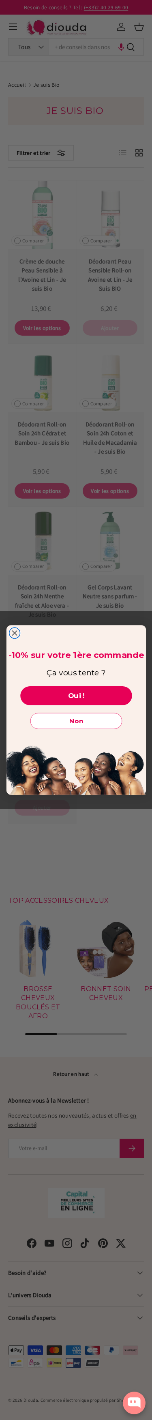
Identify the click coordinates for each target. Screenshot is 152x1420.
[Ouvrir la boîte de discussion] (134, 1403)
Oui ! (76, 696)
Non (76, 721)
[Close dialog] (14, 633)
